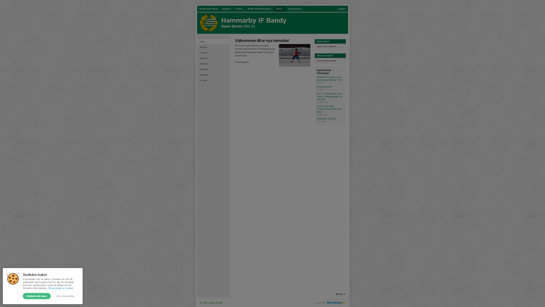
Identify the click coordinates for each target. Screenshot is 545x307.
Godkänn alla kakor (37, 296)
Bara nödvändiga (65, 296)
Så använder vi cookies (60, 288)
